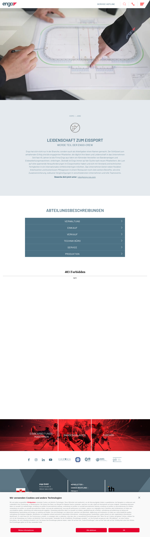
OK (124, 530)
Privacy (74, 491)
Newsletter (76, 484)
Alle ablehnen (91, 530)
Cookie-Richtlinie (79, 488)
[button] (139, 498)
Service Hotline (106, 4)
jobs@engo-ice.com (87, 177)
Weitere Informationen (26, 530)
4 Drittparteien (31, 502)
